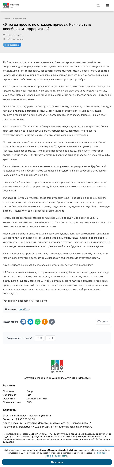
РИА (29, 394)
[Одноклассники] (45, 322)
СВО (29, 402)
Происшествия (19, 18)
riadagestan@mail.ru (39, 415)
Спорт (30, 391)
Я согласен (57, 462)
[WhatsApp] (38, 322)
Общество (9, 398)
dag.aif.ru (23, 309)
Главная (6, 18)
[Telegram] (30, 322)
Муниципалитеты (37, 398)
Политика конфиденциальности (16, 446)
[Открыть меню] (107, 5)
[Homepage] (11, 6)
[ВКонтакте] (23, 322)
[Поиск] (98, 5)
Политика (8, 391)
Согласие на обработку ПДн (45, 446)
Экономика (9, 394)
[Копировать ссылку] (52, 322)
